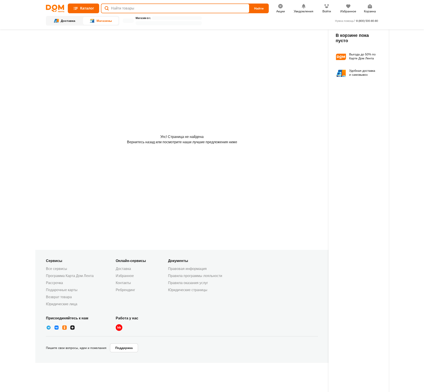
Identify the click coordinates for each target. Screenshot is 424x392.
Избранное (125, 276)
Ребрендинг (125, 290)
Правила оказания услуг (188, 283)
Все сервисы (56, 269)
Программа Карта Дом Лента (70, 276)
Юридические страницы (187, 290)
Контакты (123, 283)
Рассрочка (54, 283)
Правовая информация (187, 269)
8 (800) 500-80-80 (367, 21)
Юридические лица (61, 304)
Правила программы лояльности (195, 276)
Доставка (123, 269)
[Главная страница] (55, 8)
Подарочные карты (62, 290)
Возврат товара (59, 297)
